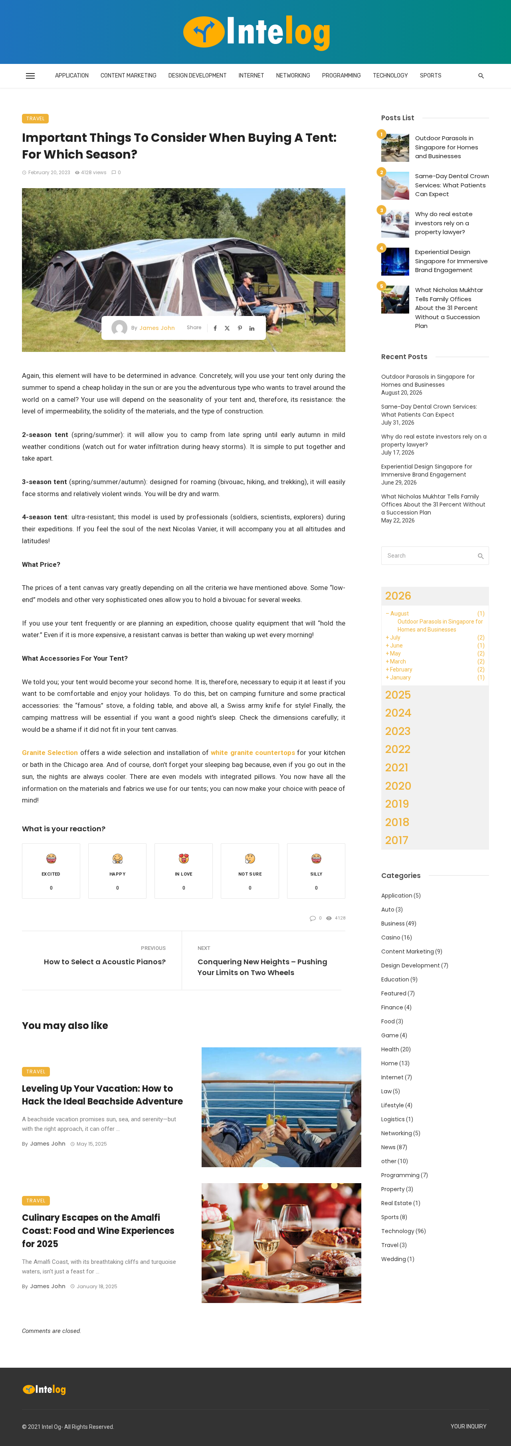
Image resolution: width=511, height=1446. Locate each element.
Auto (387, 910)
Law (386, 1091)
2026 (398, 596)
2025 (398, 695)
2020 (398, 786)
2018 (397, 822)
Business (393, 924)
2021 (396, 767)
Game (390, 1035)
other (388, 1161)
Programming (341, 75)
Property (393, 1189)
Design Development (197, 75)
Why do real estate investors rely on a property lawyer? (444, 223)
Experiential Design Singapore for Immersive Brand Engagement (451, 261)
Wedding (393, 1259)
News (388, 1147)
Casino (390, 937)
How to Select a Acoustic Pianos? (105, 962)
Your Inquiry (469, 1426)
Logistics (393, 1119)
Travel (35, 118)
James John (157, 328)
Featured (393, 993)
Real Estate (396, 1203)
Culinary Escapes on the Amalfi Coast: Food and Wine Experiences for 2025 (98, 1231)
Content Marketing (128, 75)
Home (389, 1063)
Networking (293, 75)
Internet (251, 75)
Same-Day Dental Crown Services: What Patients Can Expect (452, 185)
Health (390, 1049)
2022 (397, 749)
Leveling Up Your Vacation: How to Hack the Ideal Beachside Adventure (102, 1095)
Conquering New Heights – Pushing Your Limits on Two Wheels (262, 967)
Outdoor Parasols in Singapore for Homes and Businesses (446, 147)
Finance (392, 1007)
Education (395, 979)
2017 (396, 840)
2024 (398, 713)
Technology (390, 75)
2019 (397, 804)
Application (72, 75)
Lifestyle (392, 1105)
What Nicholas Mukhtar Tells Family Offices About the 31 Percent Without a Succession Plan (449, 308)
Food (388, 1021)
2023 (398, 731)
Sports (431, 75)
